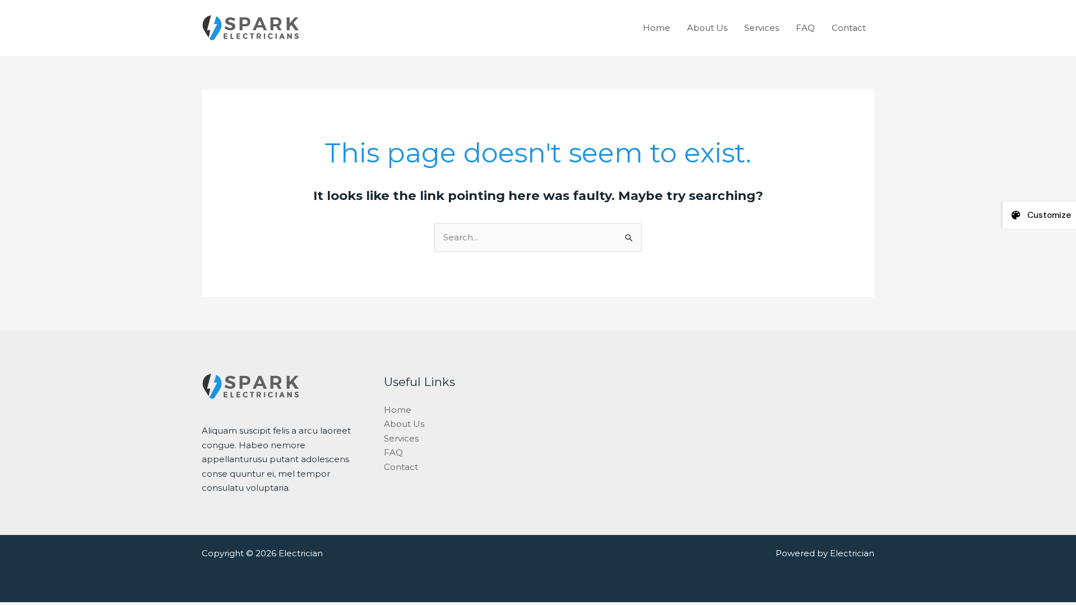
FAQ (805, 27)
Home (656, 27)
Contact (849, 27)
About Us (707, 27)
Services (761, 27)
